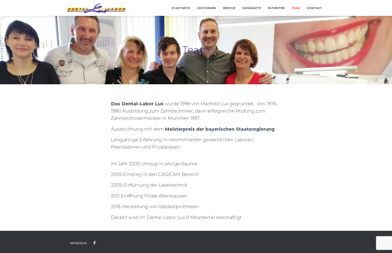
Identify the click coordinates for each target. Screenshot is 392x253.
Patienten (276, 8)
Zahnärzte (251, 8)
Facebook (94, 243)
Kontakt (314, 8)
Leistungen (206, 8)
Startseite (181, 8)
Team (296, 8)
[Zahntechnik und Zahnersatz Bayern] (96, 8)
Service (229, 8)
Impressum (78, 243)
